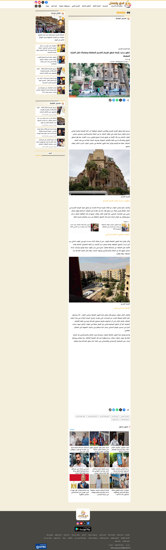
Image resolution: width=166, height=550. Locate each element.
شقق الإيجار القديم (104, 416)
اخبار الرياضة (67, 535)
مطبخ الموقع (58, 535)
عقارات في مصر (48, 538)
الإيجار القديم (115, 416)
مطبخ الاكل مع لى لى (80, 538)
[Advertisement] (99, 34)
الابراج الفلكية (126, 541)
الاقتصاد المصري (125, 416)
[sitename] (83, 514)
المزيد (50, 153)
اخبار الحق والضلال (104, 538)
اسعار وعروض (57, 538)
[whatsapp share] (117, 100)
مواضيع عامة (50, 535)
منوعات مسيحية (76, 535)
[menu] (39, 6)
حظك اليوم (118, 541)
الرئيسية (105, 6)
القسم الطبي (76, 6)
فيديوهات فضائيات (93, 538)
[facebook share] (124, 100)
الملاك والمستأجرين (92, 416)
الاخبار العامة (97, 6)
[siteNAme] (120, 4)
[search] (36, 6)
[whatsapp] (110, 100)
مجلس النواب (115, 419)
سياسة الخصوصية (119, 545)
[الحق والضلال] (128, 13)
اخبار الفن (54, 6)
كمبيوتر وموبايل (115, 538)
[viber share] (113, 100)
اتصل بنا (111, 545)
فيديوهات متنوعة (64, 6)
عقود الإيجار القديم (80, 416)
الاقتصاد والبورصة (125, 538)
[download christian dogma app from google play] (83, 529)
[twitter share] (120, 100)
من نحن (128, 545)
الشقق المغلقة (125, 419)
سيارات (64, 538)
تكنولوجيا (70, 538)
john (127, 59)
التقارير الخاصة (86, 6)
